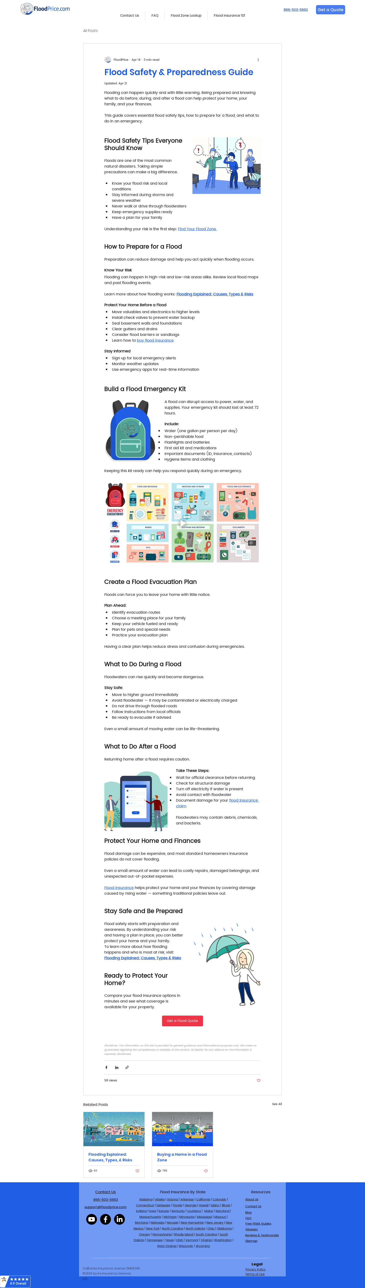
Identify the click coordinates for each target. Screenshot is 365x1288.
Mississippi (204, 1217)
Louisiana (194, 1211)
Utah (180, 1240)
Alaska (160, 1199)
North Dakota (195, 1228)
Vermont (191, 1240)
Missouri (220, 1217)
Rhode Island (184, 1234)
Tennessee (155, 1240)
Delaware (163, 1205)
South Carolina (206, 1234)
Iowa (152, 1211)
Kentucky (178, 1211)
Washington (223, 1240)
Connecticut (145, 1205)
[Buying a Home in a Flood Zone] (182, 1129)
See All (277, 1104)
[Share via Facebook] (106, 1067)
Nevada (172, 1222)
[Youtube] (91, 1219)
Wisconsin (186, 1246)
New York (152, 1228)
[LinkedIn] (119, 1219)
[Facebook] (105, 1219)
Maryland (223, 1211)
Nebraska (157, 1222)
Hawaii (203, 1205)
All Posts (90, 30)
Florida (177, 1205)
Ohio (211, 1228)
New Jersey (215, 1222)
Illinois (226, 1205)
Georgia (191, 1205)
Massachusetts (150, 1217)
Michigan (170, 1217)
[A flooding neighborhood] (113, 1129)
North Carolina (172, 1228)
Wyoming (203, 1246)
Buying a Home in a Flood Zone (182, 1157)
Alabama (146, 1199)
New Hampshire (192, 1222)
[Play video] (182, 523)
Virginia (206, 1240)
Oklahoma (224, 1228)
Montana (141, 1222)
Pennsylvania (162, 1234)
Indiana (141, 1211)
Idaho (215, 1205)
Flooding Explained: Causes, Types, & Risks (110, 1157)
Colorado (219, 1199)
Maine (208, 1211)
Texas (169, 1240)
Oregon (144, 1234)
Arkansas (187, 1199)
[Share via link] (127, 1067)
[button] (129, 15)
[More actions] (258, 59)
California (203, 1199)
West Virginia (167, 1246)
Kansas (164, 1211)
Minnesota (187, 1217)
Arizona (173, 1199)
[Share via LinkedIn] (117, 1067)
